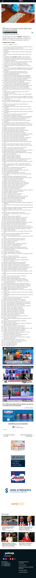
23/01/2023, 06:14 (7, 34)
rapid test (5, 429)
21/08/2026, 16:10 (4, 546)
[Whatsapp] (9, 32)
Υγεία (3, 27)
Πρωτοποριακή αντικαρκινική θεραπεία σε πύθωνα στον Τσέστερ (8, 528)
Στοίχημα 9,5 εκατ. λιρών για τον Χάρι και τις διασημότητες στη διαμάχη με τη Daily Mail (26, 528)
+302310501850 (6, 564)
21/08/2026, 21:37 (4, 530)
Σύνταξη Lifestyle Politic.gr (11, 530)
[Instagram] (7, 32)
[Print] (12, 32)
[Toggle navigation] (2, 1)
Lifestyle (3, 524)
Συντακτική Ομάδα (23, 570)
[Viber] (11, 32)
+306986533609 (6, 565)
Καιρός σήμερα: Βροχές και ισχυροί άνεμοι (26, 435)
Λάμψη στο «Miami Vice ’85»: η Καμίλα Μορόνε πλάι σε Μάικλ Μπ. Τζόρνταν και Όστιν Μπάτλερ (9, 544)
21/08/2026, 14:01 (21, 545)
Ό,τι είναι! (6, 524)
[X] (5, 32)
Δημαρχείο (15, 56)
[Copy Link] (14, 32)
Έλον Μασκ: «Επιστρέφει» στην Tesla (9, 435)
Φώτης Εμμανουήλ (15, 34)
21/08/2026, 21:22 (21, 530)
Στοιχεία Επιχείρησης (23, 572)
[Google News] (16, 32)
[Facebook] (3, 32)
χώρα (19, 36)
